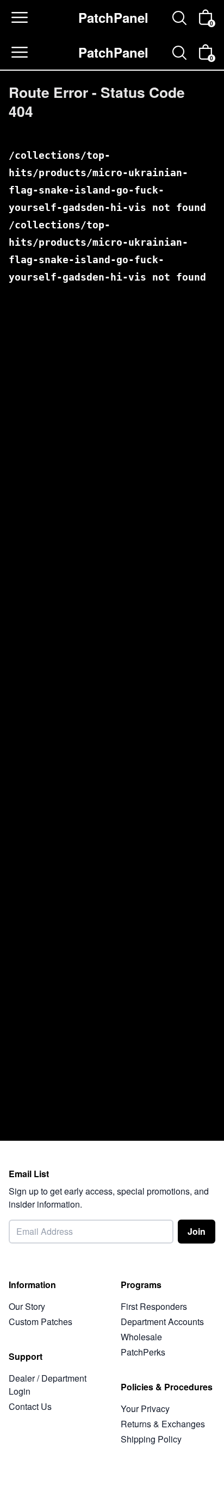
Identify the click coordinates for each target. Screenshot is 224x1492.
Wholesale (141, 1337)
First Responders (154, 1306)
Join (197, 1231)
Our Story (27, 1306)
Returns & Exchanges (163, 1424)
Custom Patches (40, 1321)
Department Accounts (162, 1321)
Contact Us (30, 1406)
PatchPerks (143, 1352)
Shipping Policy (151, 1439)
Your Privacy (145, 1408)
